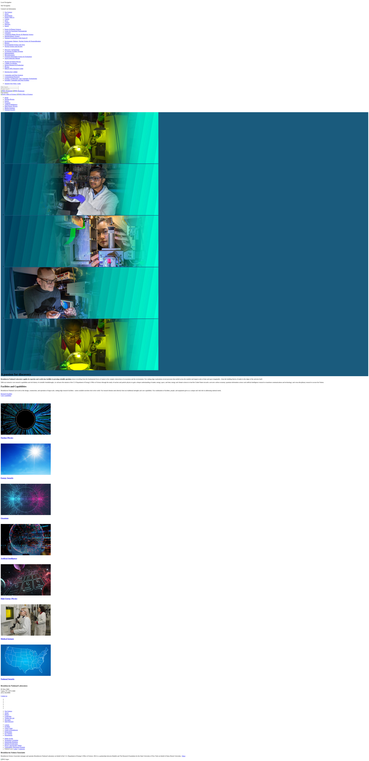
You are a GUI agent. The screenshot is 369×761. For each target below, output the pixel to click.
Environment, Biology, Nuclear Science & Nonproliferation (23, 41)
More (183, 756)
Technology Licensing (11, 740)
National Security (10, 110)
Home (6, 97)
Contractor (21, 749)
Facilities (7, 726)
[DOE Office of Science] (17, 94)
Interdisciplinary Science (12, 36)
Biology (7, 43)
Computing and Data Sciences (14, 75)
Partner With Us (9, 17)
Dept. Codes (17, 83)
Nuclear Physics (9, 99)
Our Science (8, 12)
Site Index (8, 720)
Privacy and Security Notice (13, 745)
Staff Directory (9, 721)
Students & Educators (11, 744)
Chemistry (8, 33)
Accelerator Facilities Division (14, 51)
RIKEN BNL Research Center (14, 68)
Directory (7, 24)
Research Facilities (6, 394)
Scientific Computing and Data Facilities (17, 80)
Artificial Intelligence (11, 104)
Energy (7, 101)
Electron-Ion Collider (11, 72)
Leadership (8, 716)
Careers (7, 19)
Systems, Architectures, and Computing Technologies (21, 78)
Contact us (4, 696)
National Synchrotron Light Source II (16, 38)
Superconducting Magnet (12, 58)
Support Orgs (9, 83)
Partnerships (8, 732)
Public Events (9, 738)
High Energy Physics (11, 106)
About (6, 14)
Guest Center (9, 728)
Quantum (7, 103)
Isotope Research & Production (14, 65)
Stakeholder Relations (11, 742)
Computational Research (12, 77)
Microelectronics (10, 55)
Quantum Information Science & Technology (18, 56)
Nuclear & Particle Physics (13, 61)
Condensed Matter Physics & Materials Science (19, 34)
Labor (15, 749)
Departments (8, 15)
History (7, 714)
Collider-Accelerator (11, 63)
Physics (7, 67)
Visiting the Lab (9, 718)
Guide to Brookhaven (11, 730)
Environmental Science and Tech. (15, 45)
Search (7, 26)
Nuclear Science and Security (13, 46)
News (6, 21)
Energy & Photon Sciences (13, 29)
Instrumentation (9, 53)
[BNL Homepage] (12, 91)
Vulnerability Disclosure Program (15, 747)
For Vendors (8, 733)
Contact (7, 22)
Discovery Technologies (12, 50)
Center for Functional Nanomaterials (16, 31)
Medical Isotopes (10, 108)
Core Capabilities (6, 395)
